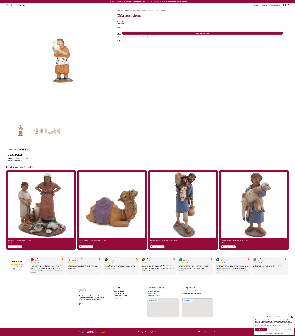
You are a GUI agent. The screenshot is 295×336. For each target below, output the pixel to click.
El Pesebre (19, 5)
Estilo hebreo (152, 10)
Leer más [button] (33, 272)
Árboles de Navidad (118, 291)
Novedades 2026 (275, 5)
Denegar (274, 329)
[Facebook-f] (83, 304)
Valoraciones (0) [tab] (24, 149)
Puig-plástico (133, 10)
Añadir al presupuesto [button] (15, 247)
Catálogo (256, 5)
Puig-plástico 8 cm (143, 10)
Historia (264, 5)
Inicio (118, 10)
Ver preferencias (286, 329)
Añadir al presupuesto (202, 33)
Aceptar (261, 329)
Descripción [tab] (12, 149)
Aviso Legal (280, 333)
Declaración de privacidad (271, 333)
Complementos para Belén (120, 295)
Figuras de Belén (125, 10)
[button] (292, 317)
